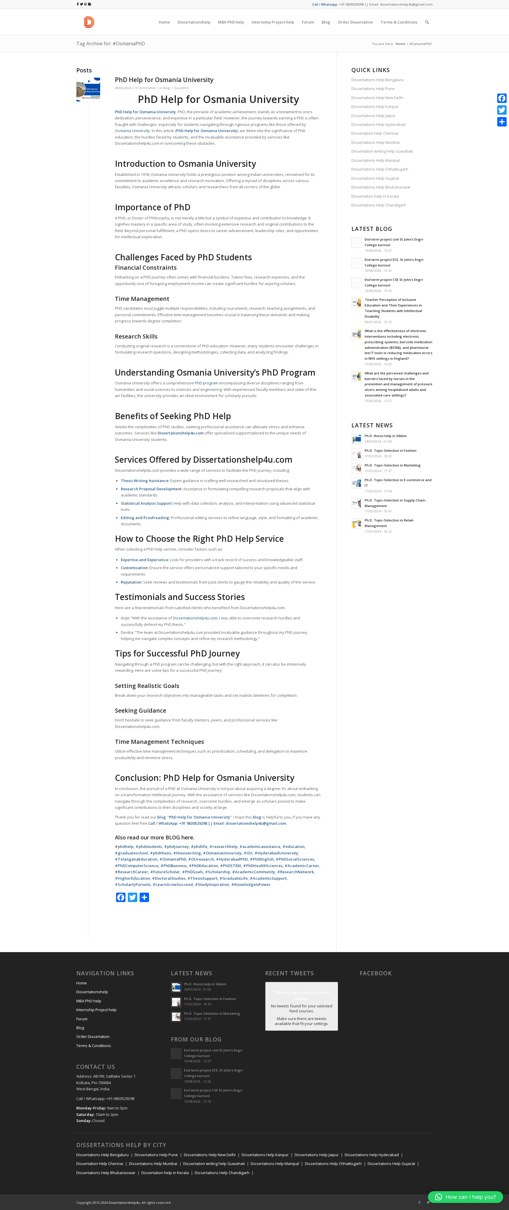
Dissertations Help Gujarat (375, 178)
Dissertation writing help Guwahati (382, 151)
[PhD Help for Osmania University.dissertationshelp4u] (88, 89)
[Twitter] (428, 1202)
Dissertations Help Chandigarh (378, 205)
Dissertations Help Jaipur (373, 115)
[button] (465, 1197)
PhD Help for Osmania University (164, 80)
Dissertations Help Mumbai (375, 142)
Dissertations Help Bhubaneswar (381, 187)
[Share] (502, 122)
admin (184, 88)
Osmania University (132, 130)
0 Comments (145, 88)
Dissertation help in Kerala (375, 196)
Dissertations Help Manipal (375, 160)
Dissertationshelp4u (124, 1202)
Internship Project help (96, 1009)
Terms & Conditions (93, 1045)
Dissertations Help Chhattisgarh (379, 169)
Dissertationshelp (92, 991)
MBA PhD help (88, 1001)
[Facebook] (419, 1202)
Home (400, 43)
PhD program (206, 383)
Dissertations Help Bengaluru (377, 79)
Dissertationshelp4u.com (195, 618)
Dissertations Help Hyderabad (378, 124)
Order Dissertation (93, 1036)
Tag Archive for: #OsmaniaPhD (110, 43)
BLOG (173, 837)
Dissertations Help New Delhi (377, 97)
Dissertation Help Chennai (374, 133)
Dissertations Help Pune (373, 88)
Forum (81, 1018)
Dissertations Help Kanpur (375, 106)
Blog (166, 88)
